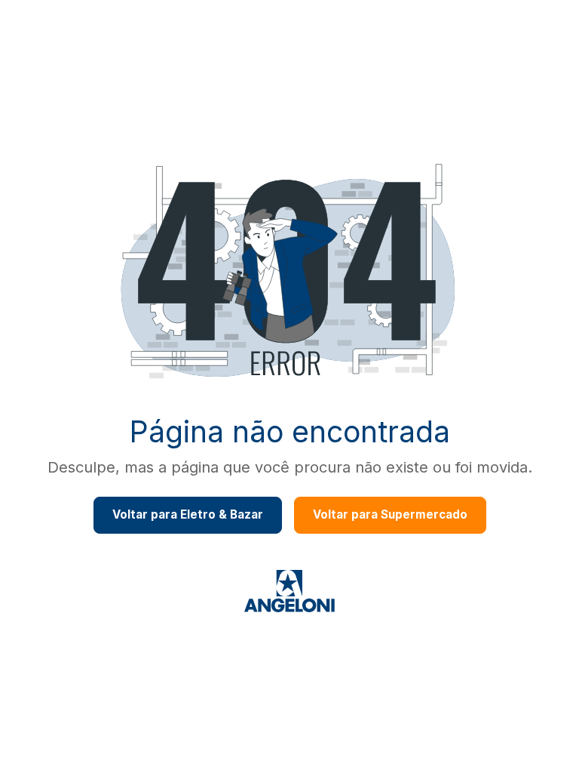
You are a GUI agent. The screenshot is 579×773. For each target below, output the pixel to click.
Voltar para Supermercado (390, 514)
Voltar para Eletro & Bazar (187, 514)
